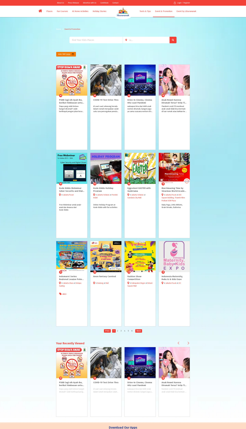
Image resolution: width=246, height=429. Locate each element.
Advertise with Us (89, 3)
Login (179, 3)
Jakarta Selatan (103, 195)
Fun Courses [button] (62, 11)
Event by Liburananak (186, 11)
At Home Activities (80, 11)
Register (187, 3)
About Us (60, 3)
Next (139, 331)
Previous (178, 343)
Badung (100, 283)
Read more (84, 95)
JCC (180, 283)
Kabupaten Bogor (138, 283)
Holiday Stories (99, 11)
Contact (115, 3)
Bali (107, 283)
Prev (107, 331)
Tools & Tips (145, 11)
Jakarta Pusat (68, 195)
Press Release (73, 3)
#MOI (64, 294)
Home (58, 29)
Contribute (104, 3)
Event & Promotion (163, 11)
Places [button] (49, 11)
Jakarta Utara (68, 283)
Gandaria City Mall (134, 198)
